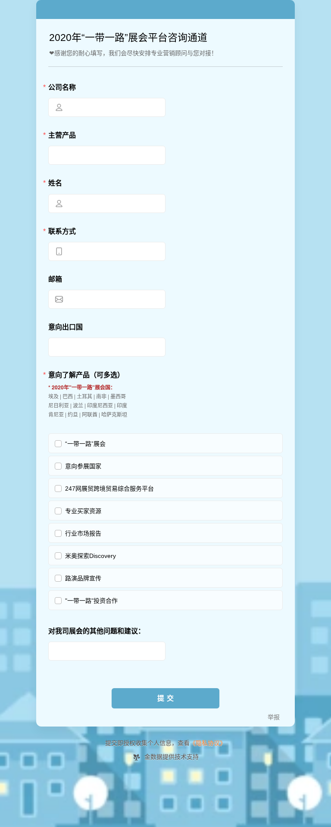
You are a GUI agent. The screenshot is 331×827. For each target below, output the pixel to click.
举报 (274, 717)
